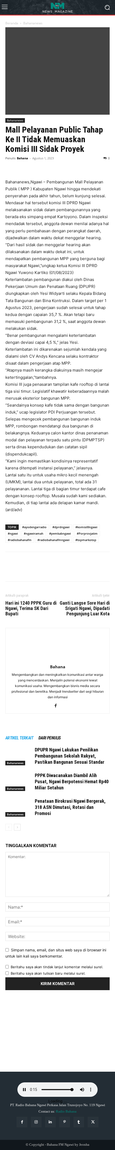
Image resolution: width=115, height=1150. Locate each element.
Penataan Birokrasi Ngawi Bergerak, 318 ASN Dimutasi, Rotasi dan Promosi (70, 807)
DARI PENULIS (50, 737)
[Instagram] (36, 1122)
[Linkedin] (50, 1122)
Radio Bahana (66, 1111)
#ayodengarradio (34, 527)
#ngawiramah (33, 533)
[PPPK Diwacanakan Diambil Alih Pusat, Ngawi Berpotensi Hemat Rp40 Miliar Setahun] (18, 782)
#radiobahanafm (20, 540)
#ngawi (13, 533)
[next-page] (17, 827)
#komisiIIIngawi (86, 527)
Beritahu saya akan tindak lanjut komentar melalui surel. (57, 967)
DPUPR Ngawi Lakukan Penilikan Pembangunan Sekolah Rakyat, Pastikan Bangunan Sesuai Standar (69, 756)
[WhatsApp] (47, 166)
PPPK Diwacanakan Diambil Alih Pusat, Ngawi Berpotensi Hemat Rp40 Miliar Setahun (72, 781)
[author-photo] (57, 659)
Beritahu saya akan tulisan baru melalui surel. (48, 973)
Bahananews (33, 23)
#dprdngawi (61, 527)
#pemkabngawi (60, 533)
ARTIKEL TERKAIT (19, 737)
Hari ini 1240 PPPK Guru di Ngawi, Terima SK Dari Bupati (30, 608)
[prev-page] (8, 827)
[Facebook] (10, 166)
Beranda (11, 23)
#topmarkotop (85, 540)
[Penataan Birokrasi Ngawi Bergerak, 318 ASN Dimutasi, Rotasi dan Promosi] (18, 807)
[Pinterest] (35, 166)
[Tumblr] (79, 1122)
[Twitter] (23, 166)
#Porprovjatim (87, 533)
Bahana (22, 158)
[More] (60, 166)
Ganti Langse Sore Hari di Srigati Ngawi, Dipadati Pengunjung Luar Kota (85, 608)
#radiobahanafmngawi (53, 540)
